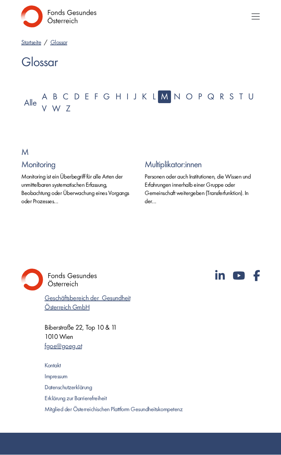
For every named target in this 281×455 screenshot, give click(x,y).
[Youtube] (239, 276)
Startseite (31, 42)
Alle (30, 103)
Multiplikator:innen (173, 165)
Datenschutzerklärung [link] (68, 387)
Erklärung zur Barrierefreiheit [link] (76, 398)
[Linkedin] (220, 276)
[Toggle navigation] (255, 16)
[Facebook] (256, 276)
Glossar (59, 42)
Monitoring (38, 165)
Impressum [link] (56, 376)
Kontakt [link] (53, 365)
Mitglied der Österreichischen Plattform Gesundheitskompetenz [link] (113, 409)
